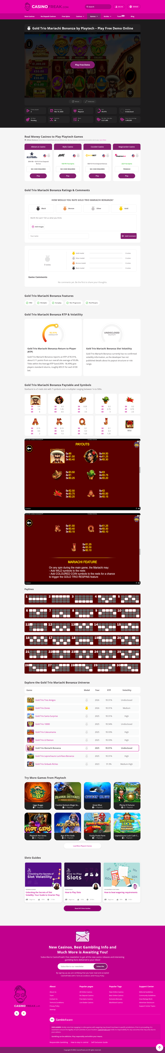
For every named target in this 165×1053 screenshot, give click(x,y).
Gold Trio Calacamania (45, 732)
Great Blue (97, 805)
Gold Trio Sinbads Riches (46, 764)
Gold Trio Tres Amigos (45, 700)
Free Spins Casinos (86, 999)
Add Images (39, 227)
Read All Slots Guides (82, 908)
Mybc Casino (68, 147)
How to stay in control (79, 1042)
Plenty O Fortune (127, 805)
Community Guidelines (147, 995)
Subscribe (100, 966)
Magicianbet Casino (127, 147)
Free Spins (66, 16)
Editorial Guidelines (146, 992)
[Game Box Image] (38, 792)
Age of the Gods (68, 835)
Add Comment (130, 236)
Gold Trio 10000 (42, 724)
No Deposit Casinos (48, 16)
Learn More (103, 140)
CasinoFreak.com (104, 1030)
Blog (132, 16)
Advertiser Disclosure (146, 1002)
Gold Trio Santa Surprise (46, 716)
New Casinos (29, 16)
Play (38, 176)
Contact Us (53, 999)
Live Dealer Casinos (86, 1002)
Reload (77, 101)
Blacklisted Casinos (116, 1002)
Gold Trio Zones (42, 708)
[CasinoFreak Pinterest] (23, 1013)
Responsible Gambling (59, 1042)
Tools (120, 16)
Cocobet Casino (97, 147)
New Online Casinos (116, 992)
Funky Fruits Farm (97, 835)
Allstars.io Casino (38, 147)
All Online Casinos (85, 992)
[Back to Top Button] (159, 1047)
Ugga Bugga (38, 805)
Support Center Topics (147, 1006)
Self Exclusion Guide (99, 1042)
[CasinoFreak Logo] (47, 6)
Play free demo (82, 64)
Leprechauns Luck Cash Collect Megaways (127, 835)
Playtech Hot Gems (38, 835)
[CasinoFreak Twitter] (16, 1013)
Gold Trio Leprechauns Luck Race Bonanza (54, 756)
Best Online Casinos (116, 995)
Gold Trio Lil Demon (44, 740)
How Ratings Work (145, 999)
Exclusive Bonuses (115, 999)
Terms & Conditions (83, 976)
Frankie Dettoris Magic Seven (67, 805)
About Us (53, 992)
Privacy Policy (99, 976)
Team (52, 995)
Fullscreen (91, 101)
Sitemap (53, 1009)
